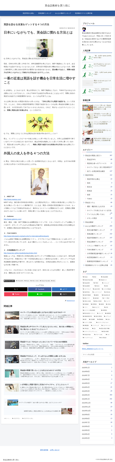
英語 (54, 280)
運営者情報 (44, 450)
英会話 (27, 280)
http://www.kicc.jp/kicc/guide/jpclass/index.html (20, 253)
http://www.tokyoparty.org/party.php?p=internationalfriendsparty (26, 236)
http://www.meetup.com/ (12, 199)
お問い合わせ (55, 450)
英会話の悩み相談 (45, 280)
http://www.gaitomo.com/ (12, 219)
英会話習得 (20, 280)
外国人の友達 (35, 280)
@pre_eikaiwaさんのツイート (93, 349)
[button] (63, 294)
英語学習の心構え (10, 280)
